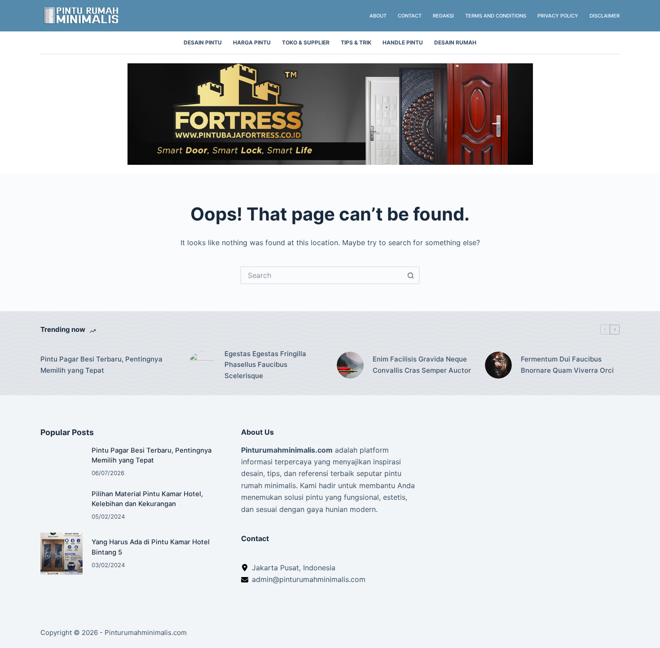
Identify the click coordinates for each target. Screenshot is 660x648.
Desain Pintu (203, 42)
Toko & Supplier (306, 42)
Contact (410, 16)
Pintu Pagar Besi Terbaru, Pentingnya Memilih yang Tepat (101, 365)
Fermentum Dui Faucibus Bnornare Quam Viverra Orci (567, 365)
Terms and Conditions (495, 16)
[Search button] (411, 275)
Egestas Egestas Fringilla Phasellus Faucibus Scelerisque (265, 364)
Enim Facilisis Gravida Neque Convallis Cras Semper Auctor (422, 365)
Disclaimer (605, 16)
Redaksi (443, 16)
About (378, 16)
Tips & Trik (356, 42)
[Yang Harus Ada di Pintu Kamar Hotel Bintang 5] (61, 554)
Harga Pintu (252, 42)
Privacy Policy (557, 16)
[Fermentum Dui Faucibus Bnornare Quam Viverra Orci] (498, 365)
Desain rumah (455, 42)
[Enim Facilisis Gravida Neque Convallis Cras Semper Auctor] (350, 365)
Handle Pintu (403, 42)
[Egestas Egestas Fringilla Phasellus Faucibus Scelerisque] (202, 365)
